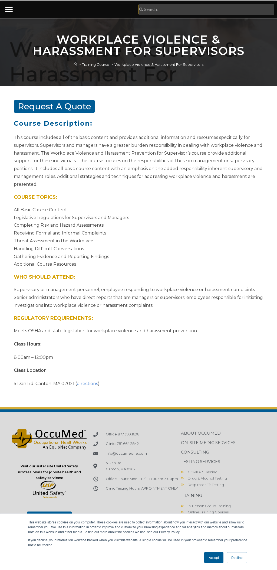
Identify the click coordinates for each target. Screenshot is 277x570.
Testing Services (200, 461)
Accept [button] (214, 557)
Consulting (195, 452)
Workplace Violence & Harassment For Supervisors (158, 64)
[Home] (75, 64)
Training (191, 495)
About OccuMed (201, 433)
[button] (9, 9)
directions (87, 383)
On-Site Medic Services (208, 442)
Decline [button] (237, 557)
